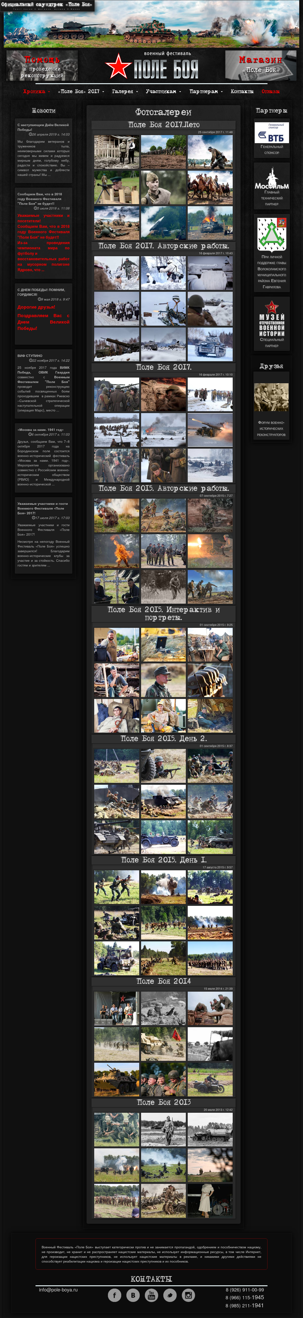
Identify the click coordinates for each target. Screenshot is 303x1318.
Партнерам (204, 91)
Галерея (124, 91)
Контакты (242, 91)
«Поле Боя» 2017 (80, 91)
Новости (43, 110)
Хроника (35, 91)
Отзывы (271, 91)
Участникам (162, 91)
